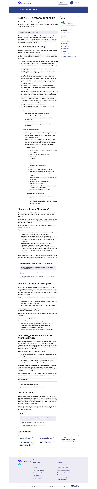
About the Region (37, 462)
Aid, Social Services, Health (63, 470)
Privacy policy (32, 486)
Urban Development (62, 479)
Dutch (37, 32)
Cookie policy (50, 486)
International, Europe (38, 475)
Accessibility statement (41, 486)
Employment (60, 462)
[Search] (71, 2)
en (76, 2)
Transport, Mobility (27, 9)
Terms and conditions (23, 486)
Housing (35, 467)
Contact (56, 486)
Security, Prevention (38, 473)
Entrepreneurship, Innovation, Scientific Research (66, 473)
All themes (62, 2)
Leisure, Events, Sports (62, 467)
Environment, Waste (62, 465)
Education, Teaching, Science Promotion (67, 477)
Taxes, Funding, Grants (38, 470)
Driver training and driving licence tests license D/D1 (47, 437)
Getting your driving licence (57, 10)
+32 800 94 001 (67, 32)
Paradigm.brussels (75, 486)
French (33, 32)
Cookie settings (62, 486)
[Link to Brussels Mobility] (69, 23)
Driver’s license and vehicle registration (44, 10)
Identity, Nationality (37, 478)
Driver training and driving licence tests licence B (26, 437)
